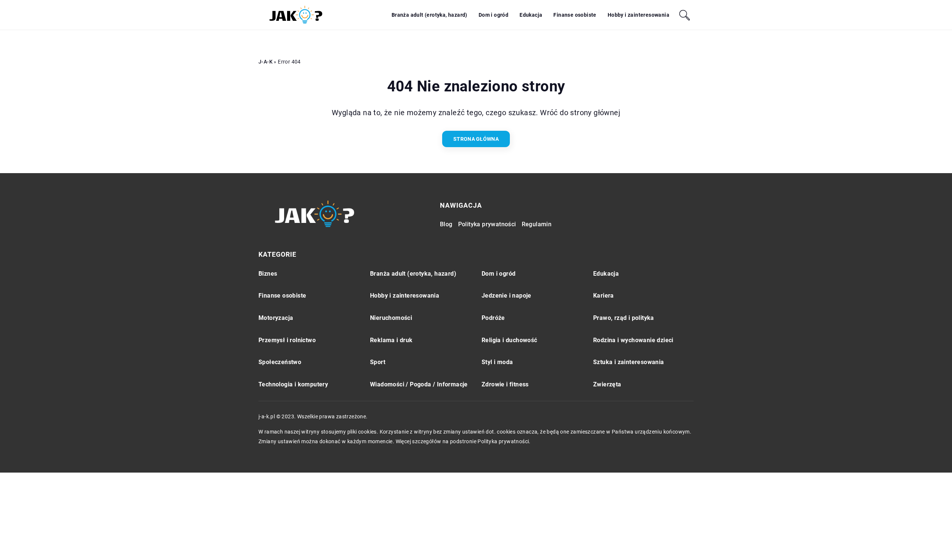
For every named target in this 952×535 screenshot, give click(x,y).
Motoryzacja (275, 317)
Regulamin (537, 224)
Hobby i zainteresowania (638, 15)
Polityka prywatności (487, 224)
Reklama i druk (391, 340)
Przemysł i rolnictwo (287, 340)
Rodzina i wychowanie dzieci (633, 340)
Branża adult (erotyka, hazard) (429, 15)
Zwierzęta (607, 384)
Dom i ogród (493, 15)
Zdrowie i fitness (505, 384)
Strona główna (476, 139)
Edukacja (531, 15)
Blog (446, 224)
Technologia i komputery (293, 384)
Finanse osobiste (574, 15)
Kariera (603, 295)
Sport (377, 362)
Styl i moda (497, 362)
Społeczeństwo (279, 362)
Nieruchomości (391, 317)
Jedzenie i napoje (506, 295)
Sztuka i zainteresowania (628, 362)
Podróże (493, 317)
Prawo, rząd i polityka (623, 317)
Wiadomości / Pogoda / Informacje (419, 384)
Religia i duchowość (509, 340)
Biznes (267, 273)
